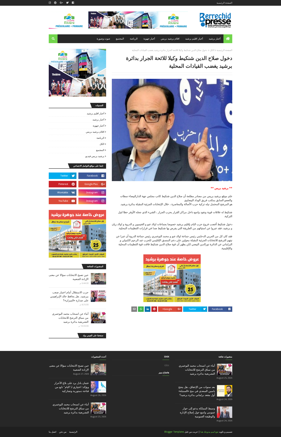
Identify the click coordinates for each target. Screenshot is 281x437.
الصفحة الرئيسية (224, 3)
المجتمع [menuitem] (120, 38)
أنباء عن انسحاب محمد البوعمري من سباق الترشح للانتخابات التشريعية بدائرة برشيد (70, 317)
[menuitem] (227, 38)
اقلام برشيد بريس (95, 131)
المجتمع (100, 150)
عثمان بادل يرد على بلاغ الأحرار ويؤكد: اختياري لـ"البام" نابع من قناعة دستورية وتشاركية (71, 387)
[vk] (62, 192)
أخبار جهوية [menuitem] (149, 38)
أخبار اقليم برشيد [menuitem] (194, 38)
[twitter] (67, 3)
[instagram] (50, 3)
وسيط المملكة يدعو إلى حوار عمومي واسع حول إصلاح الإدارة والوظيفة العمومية (197, 412)
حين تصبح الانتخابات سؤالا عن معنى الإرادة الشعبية (69, 277)
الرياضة (100, 137)
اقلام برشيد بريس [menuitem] (170, 38)
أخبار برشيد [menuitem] (215, 38)
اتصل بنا (52, 432)
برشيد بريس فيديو (94, 156)
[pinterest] (55, 3)
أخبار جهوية (98, 125)
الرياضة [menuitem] (134, 38)
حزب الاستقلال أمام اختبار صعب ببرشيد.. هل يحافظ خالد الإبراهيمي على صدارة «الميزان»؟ (69, 296)
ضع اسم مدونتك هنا (209, 432)
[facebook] (73, 3)
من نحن (62, 432)
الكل (212, 50)
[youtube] (62, 201)
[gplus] (61, 3)
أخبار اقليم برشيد (95, 113)
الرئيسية (73, 432)
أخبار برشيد (98, 119)
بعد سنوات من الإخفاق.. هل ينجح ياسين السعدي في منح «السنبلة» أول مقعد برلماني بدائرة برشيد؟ (196, 391)
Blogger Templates (174, 432)
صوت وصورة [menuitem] (103, 38)
